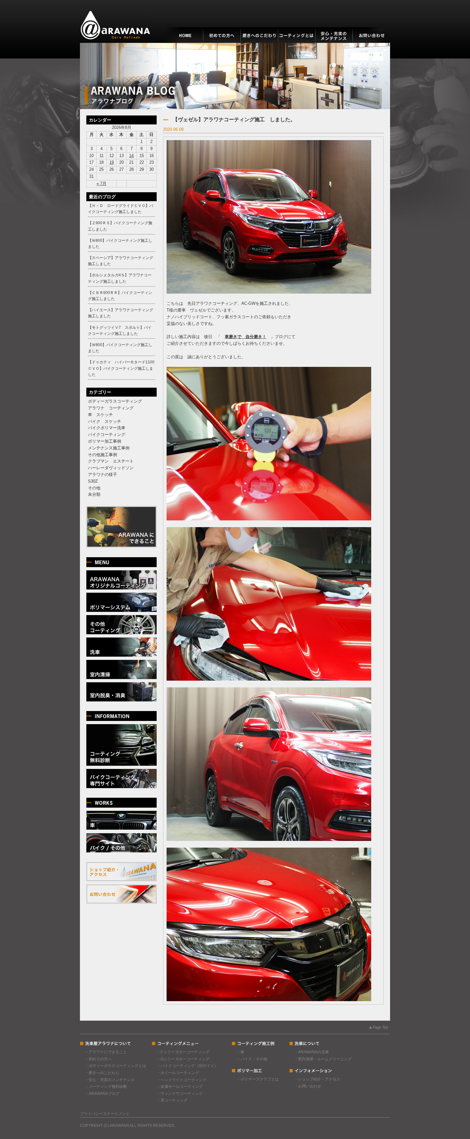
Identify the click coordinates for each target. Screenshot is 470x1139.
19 (111, 162)
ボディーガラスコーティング (115, 401)
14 (131, 155)
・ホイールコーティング (178, 1073)
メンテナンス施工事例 (108, 448)
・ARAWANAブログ (102, 1093)
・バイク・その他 (252, 1059)
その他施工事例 (102, 454)
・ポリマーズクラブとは (258, 1079)
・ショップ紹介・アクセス (317, 1079)
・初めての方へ (98, 1059)
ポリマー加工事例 (104, 441)
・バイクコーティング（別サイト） (187, 1066)
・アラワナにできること (106, 1052)
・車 (240, 1052)
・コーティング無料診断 (106, 1086)
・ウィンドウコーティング (180, 1093)
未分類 (94, 494)
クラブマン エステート (111, 461)
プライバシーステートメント (105, 1113)
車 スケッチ (100, 414)
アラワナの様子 (102, 474)
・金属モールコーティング (180, 1086)
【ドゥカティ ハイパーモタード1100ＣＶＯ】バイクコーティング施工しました (121, 368)
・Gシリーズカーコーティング (183, 1059)
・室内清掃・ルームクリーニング (323, 1059)
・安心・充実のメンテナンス (110, 1080)
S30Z (93, 481)
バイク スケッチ (104, 421)
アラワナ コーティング (111, 408)
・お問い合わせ (307, 1086)
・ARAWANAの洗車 (311, 1052)
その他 (94, 488)
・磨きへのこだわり (102, 1073)
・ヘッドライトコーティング (182, 1080)
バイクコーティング (106, 434)
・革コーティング (172, 1100)
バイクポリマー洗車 (106, 427)
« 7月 (101, 183)
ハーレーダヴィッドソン (111, 467)
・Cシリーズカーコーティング (183, 1052)
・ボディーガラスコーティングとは (115, 1066)
